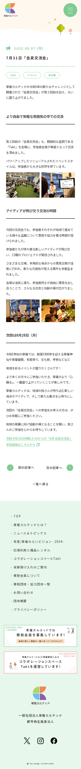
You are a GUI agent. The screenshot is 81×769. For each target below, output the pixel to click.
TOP (17, 516)
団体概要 (20, 601)
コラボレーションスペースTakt (37, 558)
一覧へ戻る (41, 484)
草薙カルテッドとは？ (30, 524)
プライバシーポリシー (30, 609)
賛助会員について (27, 575)
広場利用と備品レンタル (32, 550)
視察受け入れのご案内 (30, 567)
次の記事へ (54, 467)
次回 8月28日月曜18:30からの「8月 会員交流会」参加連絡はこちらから (39, 441)
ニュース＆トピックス (30, 533)
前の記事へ (26, 467)
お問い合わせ (24, 592)
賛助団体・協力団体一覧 (32, 584)
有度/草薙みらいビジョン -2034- (39, 541)
